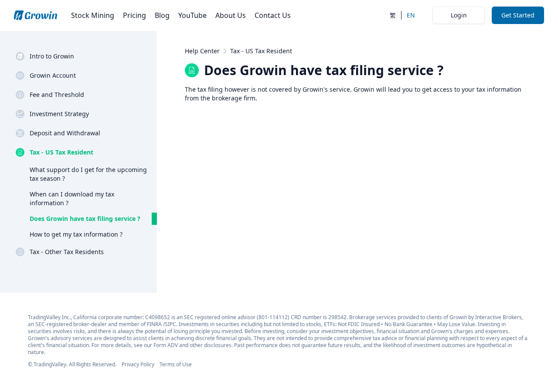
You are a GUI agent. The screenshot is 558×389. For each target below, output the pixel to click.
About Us (230, 15)
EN (411, 15)
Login (459, 15)
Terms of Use (176, 364)
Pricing (134, 15)
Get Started (517, 15)
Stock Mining (92, 15)
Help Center (202, 51)
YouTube (192, 15)
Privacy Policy (138, 364)
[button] (86, 56)
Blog (162, 15)
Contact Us (273, 15)
